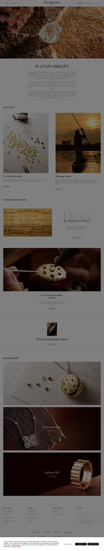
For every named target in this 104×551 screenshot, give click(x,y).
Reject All (81, 544)
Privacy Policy (16, 546)
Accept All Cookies (93, 544)
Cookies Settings (68, 544)
